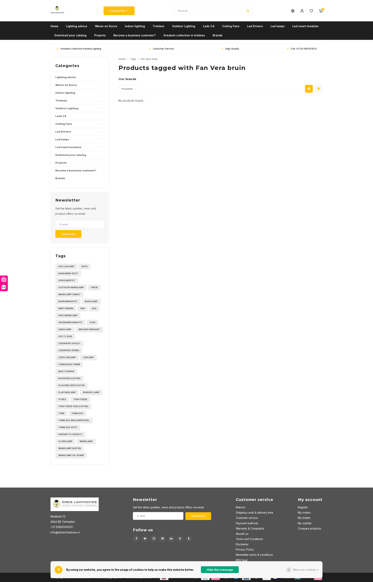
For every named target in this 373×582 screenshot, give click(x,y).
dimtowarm (65, 308)
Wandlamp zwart (69, 294)
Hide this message (220, 569)
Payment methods (247, 523)
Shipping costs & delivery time (254, 512)
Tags (133, 59)
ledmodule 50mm (69, 364)
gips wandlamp (68, 315)
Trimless (158, 26)
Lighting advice (76, 26)
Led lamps (278, 26)
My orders (304, 512)
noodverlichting (69, 378)
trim (61, 413)
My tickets (304, 517)
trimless (77, 413)
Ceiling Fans (230, 26)
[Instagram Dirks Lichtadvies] (153, 538)
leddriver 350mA (68, 350)
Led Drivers (255, 26)
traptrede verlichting (73, 406)
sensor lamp (91, 392)
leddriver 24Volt (69, 343)
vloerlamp (65, 441)
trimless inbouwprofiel (74, 420)
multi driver (66, 371)
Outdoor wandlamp (71, 287)
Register (303, 507)
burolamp (91, 301)
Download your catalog (70, 35)
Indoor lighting (135, 26)
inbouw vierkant (89, 329)
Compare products (309, 528)
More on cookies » (305, 569)
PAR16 (94, 287)
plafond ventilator (71, 385)
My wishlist (304, 523)
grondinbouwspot (70, 322)
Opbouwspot (66, 280)
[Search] (248, 11)
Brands (217, 35)
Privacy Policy (245, 549)
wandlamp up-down (71, 455)
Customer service (247, 517)
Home (54, 26)
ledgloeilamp (67, 357)
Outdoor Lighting (183, 26)
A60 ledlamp (66, 266)
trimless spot (67, 427)
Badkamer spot (68, 273)
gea (94, 308)
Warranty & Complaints (250, 528)
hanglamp (64, 329)
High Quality (232, 48)
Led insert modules (305, 26)
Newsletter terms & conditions (254, 554)
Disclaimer (242, 544)
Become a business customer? (134, 35)
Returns (240, 507)
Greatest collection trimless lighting (80, 48)
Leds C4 (208, 26)
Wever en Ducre (106, 26)
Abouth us (242, 533)
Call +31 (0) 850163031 (304, 48)
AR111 (84, 266)
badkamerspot (68, 301)
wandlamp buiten (69, 448)
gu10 (92, 322)
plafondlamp (67, 392)
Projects (100, 35)
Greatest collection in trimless (184, 35)
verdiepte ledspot (70, 434)
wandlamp (86, 441)
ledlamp (88, 357)
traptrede (80, 399)
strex (62, 399)
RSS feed (242, 560)
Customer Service (163, 48)
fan (82, 308)
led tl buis (65, 336)
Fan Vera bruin (149, 59)
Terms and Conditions (249, 539)
